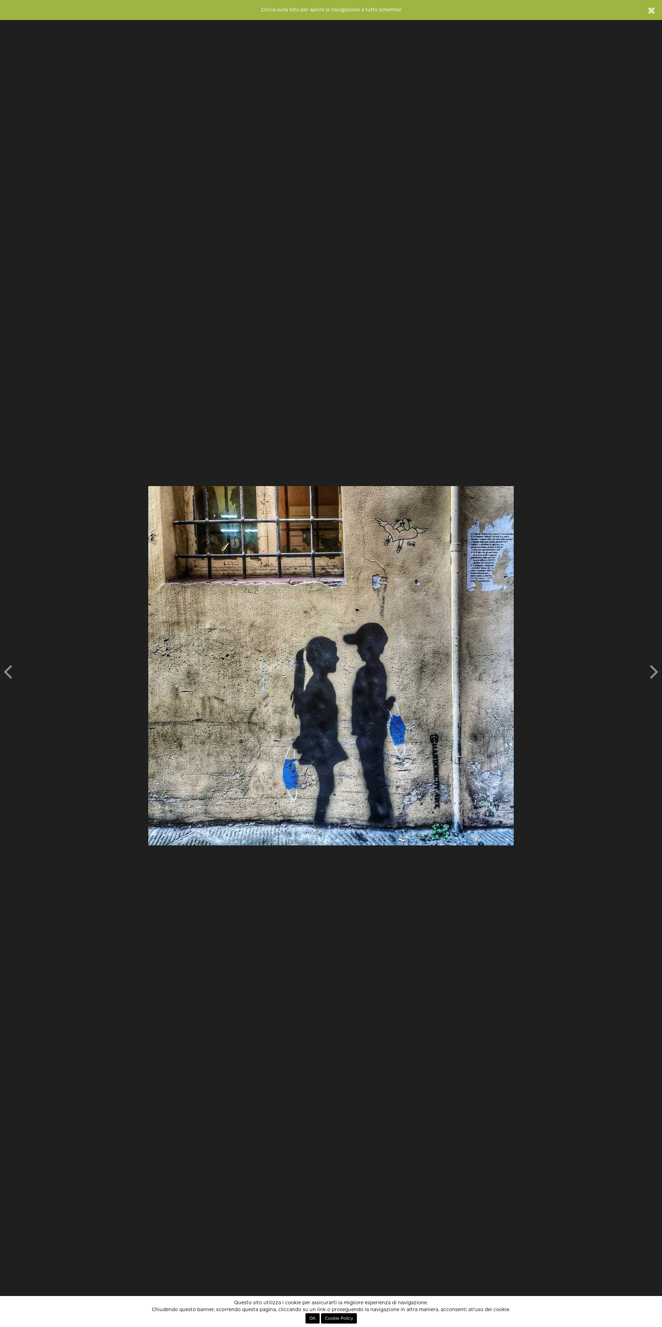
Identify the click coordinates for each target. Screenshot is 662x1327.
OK (312, 1318)
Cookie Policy (339, 1318)
